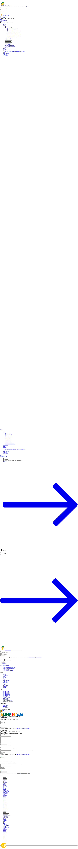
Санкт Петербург (6, 827)
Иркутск (4, 797)
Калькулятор (5, 682)
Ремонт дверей (8, 44)
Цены (4, 676)
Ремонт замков (8, 438)
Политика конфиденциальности (9, 667)
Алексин (4, 777)
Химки (4, 838)
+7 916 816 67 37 (3, 10)
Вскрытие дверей (8, 434)
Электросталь (5, 842)
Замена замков (8, 440)
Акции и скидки (6, 680)
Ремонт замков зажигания (12, 36)
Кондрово (5, 801)
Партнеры (5, 686)
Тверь (4, 833)
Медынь (4, 810)
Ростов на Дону (6, 825)
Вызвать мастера (3, 12)
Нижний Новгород (6, 815)
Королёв (4, 802)
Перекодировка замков (7, 700)
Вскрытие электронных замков (13, 32)
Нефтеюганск (5, 814)
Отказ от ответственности (8, 670)
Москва (4, 811)
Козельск (4, 800)
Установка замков (8, 439)
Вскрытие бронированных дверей (14, 34)
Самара (4, 826)
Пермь (4, 823)
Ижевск (4, 796)
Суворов (4, 830)
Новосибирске (26, 6)
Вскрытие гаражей (8, 40)
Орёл (4, 822)
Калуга (4, 799)
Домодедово (5, 792)
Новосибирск (5, 816)
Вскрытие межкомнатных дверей (13, 30)
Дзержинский (5, 790)
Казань (4, 798)
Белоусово (5, 782)
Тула (4, 836)
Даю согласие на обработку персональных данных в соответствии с (21, 657)
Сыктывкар (5, 832)
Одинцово (5, 820)
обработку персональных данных (23, 728)
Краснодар (5, 804)
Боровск (4, 783)
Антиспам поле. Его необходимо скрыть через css (10, 731)
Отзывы (4, 684)
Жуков (4, 794)
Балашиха (5, 779)
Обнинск (4, 819)
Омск (4, 821)
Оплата (4, 687)
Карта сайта (6, 707)
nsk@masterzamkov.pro (4, 665)
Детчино (4, 789)
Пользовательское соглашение (9, 668)
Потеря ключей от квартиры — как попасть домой (15, 51)
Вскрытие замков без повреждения (14, 35)
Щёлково (4, 841)
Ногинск (4, 818)
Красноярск (5, 805)
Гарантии (4, 677)
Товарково (5, 834)
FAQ (4, 679)
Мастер (8, 5)
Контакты (5, 681)
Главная (4, 674)
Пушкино (5, 824)
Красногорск (5, 803)
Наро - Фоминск (6, 813)
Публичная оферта (6, 669)
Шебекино (5, 840)
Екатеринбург (5, 793)
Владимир (5, 785)
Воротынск (5, 788)
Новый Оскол (5, 817)
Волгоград (5, 786)
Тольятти (4, 835)
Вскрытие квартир (8, 435)
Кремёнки (5, 806)
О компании (5, 675)
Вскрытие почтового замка (12, 28)
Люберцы (5, 807)
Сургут (4, 831)
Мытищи (4, 812)
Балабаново (5, 778)
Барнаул (4, 780)
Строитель (5, 829)
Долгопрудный (6, 791)
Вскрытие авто (8, 26)
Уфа (3, 837)
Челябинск (5, 839)
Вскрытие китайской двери (12, 33)
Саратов (4, 828)
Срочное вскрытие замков (12, 31)
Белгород (4, 781)
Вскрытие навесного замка (12, 29)
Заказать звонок (3, 20)
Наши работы (5, 685)
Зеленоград (5, 795)
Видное (4, 784)
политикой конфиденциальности (35, 657)
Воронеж (4, 787)
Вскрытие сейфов (8, 39)
